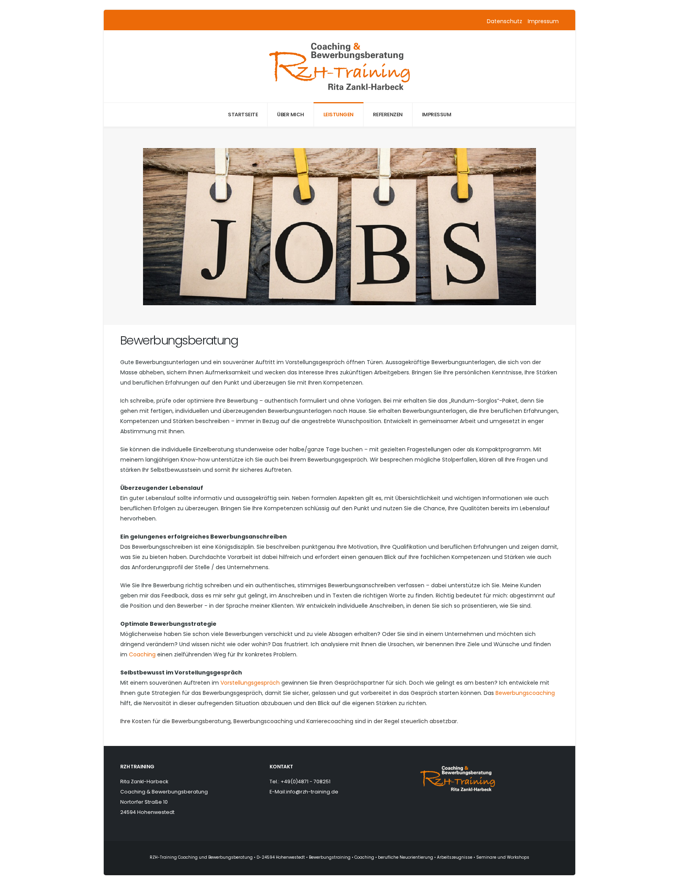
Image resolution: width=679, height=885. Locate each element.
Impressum (543, 21)
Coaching (142, 654)
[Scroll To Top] (665, 876)
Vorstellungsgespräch (250, 683)
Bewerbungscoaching (525, 693)
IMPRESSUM (436, 114)
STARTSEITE (243, 114)
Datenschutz (505, 21)
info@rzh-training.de (312, 791)
